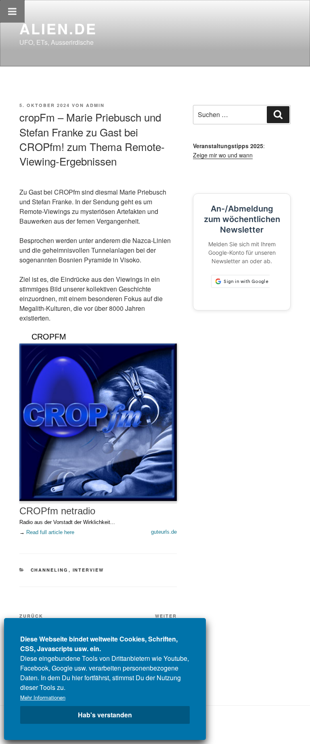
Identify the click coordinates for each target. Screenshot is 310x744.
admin (95, 105)
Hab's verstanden (105, 714)
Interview (88, 570)
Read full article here (50, 532)
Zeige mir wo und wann (223, 155)
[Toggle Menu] (12, 11)
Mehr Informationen (42, 697)
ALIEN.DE (58, 28)
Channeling (50, 570)
